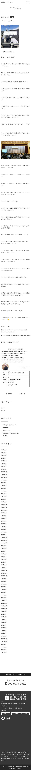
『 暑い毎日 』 (5, 435)
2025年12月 (4, 472)
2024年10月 (4, 510)
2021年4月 (4, 625)
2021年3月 (4, 628)
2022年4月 (4, 592)
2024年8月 (4, 515)
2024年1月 (4, 534)
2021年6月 (4, 619)
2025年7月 (4, 485)
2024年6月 (4, 521)
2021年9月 (4, 611)
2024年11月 (4, 507)
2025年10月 (4, 477)
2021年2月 (4, 630)
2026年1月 (4, 469)
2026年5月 (4, 458)
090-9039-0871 (16, 683)
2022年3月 (4, 595)
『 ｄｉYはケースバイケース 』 (9, 425)
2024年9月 (4, 513)
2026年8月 (4, 450)
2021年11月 (4, 606)
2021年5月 (4, 622)
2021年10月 (4, 608)
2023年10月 (4, 543)
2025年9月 (4, 480)
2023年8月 (4, 548)
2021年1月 (4, 633)
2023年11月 (4, 540)
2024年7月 (4, 518)
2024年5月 (4, 524)
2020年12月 (4, 636)
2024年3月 (4, 529)
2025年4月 (4, 493)
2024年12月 (4, 504)
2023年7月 (4, 551)
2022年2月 (4, 597)
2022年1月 (4, 600)
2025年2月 (4, 499)
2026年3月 (4, 463)
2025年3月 (4, 496)
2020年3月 (4, 652)
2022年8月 (4, 581)
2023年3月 (4, 562)
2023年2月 (4, 565)
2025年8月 (4, 482)
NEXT (21, 394)
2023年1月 (4, 567)
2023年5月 (4, 556)
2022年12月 (4, 570)
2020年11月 (4, 638)
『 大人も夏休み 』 (6, 427)
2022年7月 (4, 584)
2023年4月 (4, 559)
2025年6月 (4, 488)
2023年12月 (4, 537)
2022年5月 (4, 589)
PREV (10, 394)
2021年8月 (4, 614)
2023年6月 (4, 554)
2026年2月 (4, 466)
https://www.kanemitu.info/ (10, 342)
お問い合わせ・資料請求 (15, 674)
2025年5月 (4, 491)
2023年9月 (4, 545)
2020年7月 (4, 649)
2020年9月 (4, 644)
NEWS (3, 408)
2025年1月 (4, 502)
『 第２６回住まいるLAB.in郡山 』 (10, 433)
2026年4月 (4, 461)
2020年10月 (4, 641)
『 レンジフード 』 (6, 430)
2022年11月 (4, 573)
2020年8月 (4, 647)
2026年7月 (4, 452)
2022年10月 (4, 576)
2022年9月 (4, 578)
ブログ (12, 17)
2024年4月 (4, 526)
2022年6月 (4, 586)
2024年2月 (4, 532)
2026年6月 (4, 455)
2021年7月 (4, 617)
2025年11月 (4, 474)
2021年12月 (4, 603)
